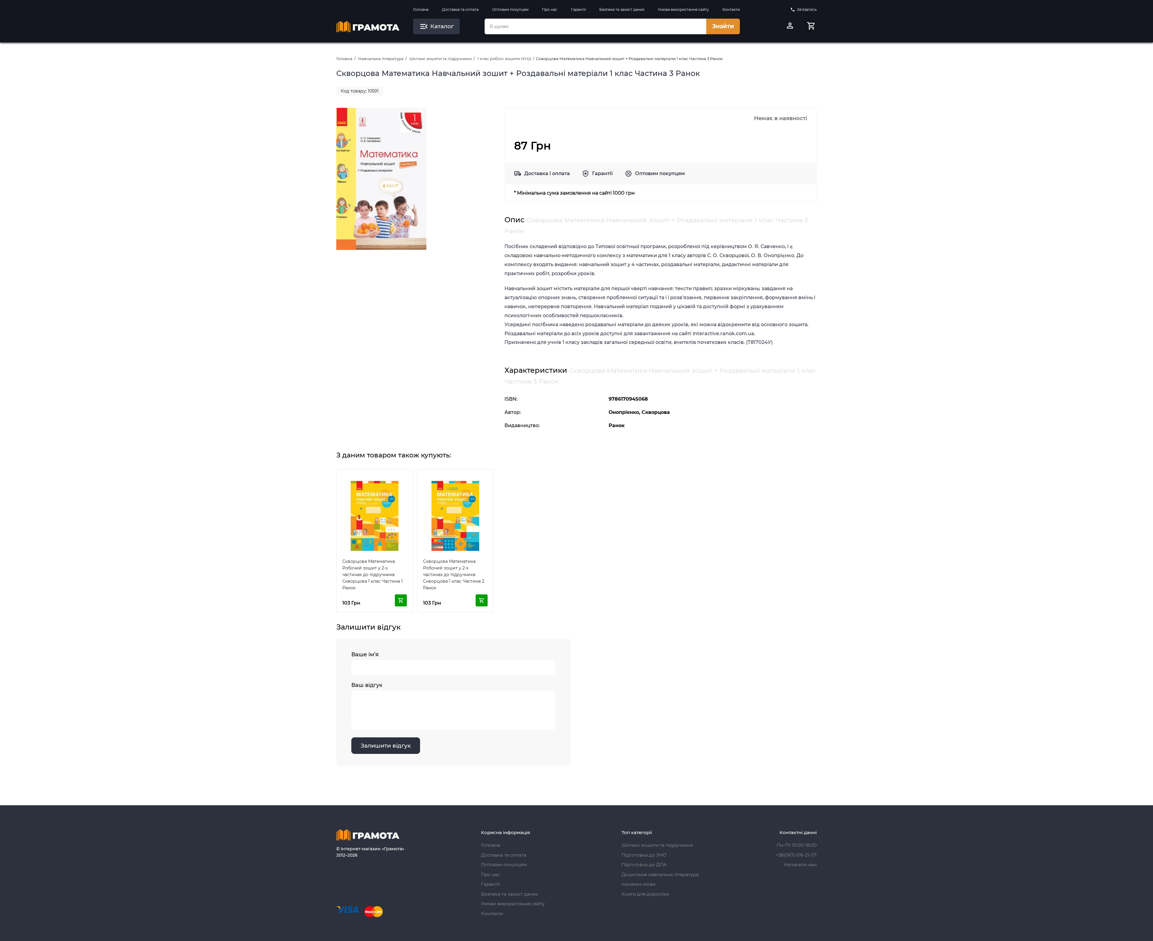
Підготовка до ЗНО (644, 855)
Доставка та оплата (460, 9)
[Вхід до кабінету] (790, 26)
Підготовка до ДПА (644, 864)
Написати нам (800, 864)
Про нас (549, 9)
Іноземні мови (638, 884)
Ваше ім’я (365, 654)
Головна (420, 9)
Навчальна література (381, 58)
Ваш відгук (367, 685)
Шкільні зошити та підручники (440, 58)
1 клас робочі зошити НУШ (504, 58)
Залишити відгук (386, 745)
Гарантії (578, 9)
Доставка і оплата (547, 173)
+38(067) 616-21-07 (796, 855)
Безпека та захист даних (621, 9)
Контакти (731, 9)
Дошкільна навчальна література (660, 874)
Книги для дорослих (645, 894)
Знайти (723, 26)
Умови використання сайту (683, 9)
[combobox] (595, 26)
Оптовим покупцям (510, 9)
